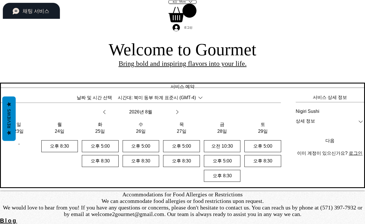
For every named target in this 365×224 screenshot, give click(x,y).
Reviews (9, 119)
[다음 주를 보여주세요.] (177, 112)
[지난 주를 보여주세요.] (104, 112)
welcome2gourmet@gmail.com (127, 214)
